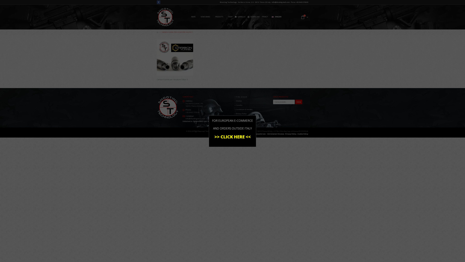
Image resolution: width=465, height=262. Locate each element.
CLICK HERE (233, 137)
